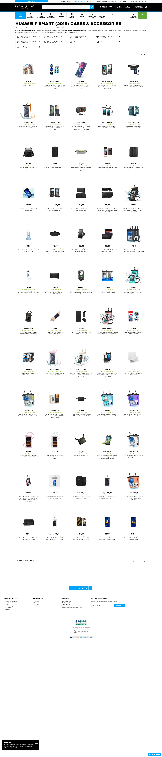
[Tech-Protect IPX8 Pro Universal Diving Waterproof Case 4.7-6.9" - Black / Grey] (107, 69)
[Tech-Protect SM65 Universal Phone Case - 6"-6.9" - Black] (133, 151)
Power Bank (78, 42)
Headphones (105, 42)
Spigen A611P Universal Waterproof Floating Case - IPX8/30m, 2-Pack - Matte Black (107, 375)
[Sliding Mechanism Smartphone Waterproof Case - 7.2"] (54, 480)
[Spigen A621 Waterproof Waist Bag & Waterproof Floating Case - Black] (133, 69)
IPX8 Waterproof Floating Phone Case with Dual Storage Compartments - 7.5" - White (81, 375)
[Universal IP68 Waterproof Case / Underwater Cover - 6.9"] (107, 151)
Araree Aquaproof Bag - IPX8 (81, 455)
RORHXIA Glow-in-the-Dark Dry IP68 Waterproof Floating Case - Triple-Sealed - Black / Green (107, 457)
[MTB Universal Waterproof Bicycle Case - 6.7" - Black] (28, 357)
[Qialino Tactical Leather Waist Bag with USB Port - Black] (28, 521)
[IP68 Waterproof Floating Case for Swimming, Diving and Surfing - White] (133, 439)
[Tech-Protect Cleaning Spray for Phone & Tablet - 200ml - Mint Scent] (28, 274)
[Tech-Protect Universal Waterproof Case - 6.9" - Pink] (54, 357)
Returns (68, 1)
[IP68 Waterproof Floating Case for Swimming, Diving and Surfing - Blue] (107, 398)
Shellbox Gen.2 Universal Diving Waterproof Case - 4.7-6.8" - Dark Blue (54, 128)
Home (22, 27)
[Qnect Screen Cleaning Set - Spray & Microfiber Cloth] (28, 233)
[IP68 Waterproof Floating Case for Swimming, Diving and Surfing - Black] (133, 233)
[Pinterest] (86, 588)
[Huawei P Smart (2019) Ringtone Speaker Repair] (133, 521)
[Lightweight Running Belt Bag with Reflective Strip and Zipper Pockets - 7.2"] (81, 151)
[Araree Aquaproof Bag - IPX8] (81, 439)
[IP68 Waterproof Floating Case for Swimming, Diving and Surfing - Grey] (28, 398)
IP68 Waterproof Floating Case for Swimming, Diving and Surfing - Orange (133, 498)
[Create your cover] (28, 69)
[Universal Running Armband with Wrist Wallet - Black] (54, 315)
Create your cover (28, 85)
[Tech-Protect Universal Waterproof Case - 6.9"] (28, 110)
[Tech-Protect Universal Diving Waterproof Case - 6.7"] (54, 192)
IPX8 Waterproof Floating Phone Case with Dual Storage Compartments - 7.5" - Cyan (133, 292)
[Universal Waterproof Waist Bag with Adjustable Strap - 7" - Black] (81, 398)
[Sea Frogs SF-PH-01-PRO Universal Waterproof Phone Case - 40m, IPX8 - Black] (81, 274)
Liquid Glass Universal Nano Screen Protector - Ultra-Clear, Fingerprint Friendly (55, 87)
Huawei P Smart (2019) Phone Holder (54, 42)
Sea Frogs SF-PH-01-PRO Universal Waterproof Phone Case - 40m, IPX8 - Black (81, 292)
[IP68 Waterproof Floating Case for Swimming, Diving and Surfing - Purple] (133, 398)
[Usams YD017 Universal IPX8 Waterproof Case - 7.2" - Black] (107, 480)
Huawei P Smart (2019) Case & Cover (28, 37)
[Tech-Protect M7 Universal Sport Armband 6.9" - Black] (81, 480)
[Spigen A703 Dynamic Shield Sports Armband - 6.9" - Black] (81, 233)
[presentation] (68, 7)
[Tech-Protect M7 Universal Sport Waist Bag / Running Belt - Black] (54, 233)
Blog (35, 602)
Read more (88, 1)
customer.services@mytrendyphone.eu (73, 607)
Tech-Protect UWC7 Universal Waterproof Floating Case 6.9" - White (55, 457)
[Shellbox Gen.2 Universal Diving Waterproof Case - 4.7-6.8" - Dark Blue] (54, 110)
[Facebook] (71, 588)
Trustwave (124, 1)
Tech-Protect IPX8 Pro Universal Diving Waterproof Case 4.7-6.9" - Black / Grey (107, 87)
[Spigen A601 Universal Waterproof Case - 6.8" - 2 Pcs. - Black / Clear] (107, 110)
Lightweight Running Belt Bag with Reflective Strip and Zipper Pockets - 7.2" (81, 169)
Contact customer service (12, 601)
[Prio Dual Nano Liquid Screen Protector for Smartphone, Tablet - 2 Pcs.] (81, 69)
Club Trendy (8, 607)
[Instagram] (79, 588)
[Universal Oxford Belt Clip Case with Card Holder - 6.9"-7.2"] (107, 233)
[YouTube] (83, 588)
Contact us (113, 1)
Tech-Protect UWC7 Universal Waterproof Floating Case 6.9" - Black (29, 334)
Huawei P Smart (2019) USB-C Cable (81, 37)
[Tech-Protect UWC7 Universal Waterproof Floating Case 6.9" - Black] (28, 315)
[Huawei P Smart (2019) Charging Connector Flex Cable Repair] (107, 521)
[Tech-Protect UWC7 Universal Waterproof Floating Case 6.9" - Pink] (28, 439)
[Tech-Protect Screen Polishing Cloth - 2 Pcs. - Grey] (133, 357)
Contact (36, 604)
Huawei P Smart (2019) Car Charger (28, 42)
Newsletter (8, 609)
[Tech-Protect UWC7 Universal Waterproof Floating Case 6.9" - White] (54, 439)
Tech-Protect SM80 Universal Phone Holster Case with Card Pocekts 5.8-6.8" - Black (107, 210)
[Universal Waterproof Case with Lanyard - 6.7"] (28, 192)
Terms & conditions (10, 602)
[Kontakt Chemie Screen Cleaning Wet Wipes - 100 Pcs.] (133, 315)
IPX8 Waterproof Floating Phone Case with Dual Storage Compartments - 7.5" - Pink (107, 334)
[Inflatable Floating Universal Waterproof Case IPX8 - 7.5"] (107, 274)
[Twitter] (75, 588)
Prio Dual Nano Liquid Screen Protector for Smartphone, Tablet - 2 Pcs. (81, 87)
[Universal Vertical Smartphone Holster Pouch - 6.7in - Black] (81, 315)
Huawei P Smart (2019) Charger (108, 37)
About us (63, 1)
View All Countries (39, 606)
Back (17, 27)
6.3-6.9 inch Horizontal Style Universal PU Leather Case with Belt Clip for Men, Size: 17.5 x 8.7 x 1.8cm (54, 292)
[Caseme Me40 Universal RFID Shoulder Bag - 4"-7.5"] (133, 110)
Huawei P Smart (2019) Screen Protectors (54, 37)
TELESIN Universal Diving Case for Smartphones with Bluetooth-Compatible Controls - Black (81, 128)
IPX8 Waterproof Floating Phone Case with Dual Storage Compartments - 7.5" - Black (133, 210)
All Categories (25, 47)
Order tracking (9, 606)
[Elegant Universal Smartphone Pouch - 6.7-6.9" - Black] (54, 151)
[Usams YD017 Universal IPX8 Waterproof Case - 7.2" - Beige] (54, 521)
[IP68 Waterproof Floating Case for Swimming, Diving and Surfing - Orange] (133, 480)
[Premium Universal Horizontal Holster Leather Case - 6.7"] (81, 192)
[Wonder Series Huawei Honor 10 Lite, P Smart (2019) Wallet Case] (81, 521)
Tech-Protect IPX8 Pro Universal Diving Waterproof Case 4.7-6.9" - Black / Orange (54, 416)
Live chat (32, 1)
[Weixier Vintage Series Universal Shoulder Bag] (28, 151)
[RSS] (90, 588)
